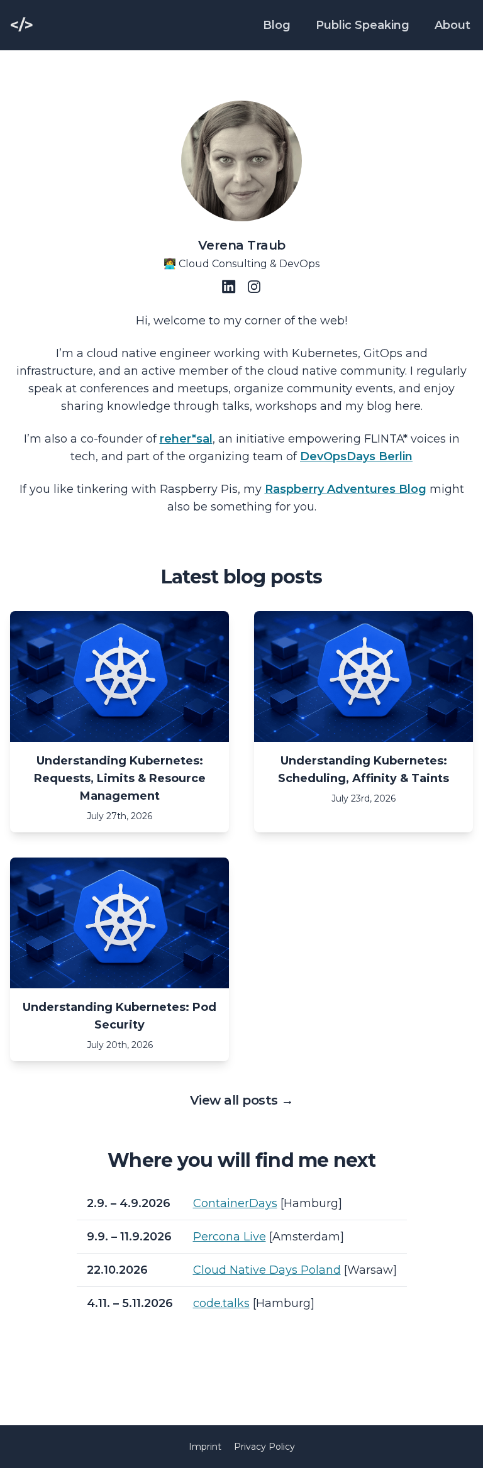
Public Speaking (362, 25)
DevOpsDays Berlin (356, 456)
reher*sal (186, 439)
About (452, 25)
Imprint (205, 1446)
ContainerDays (235, 1203)
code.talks (221, 1303)
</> (21, 25)
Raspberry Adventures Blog (345, 489)
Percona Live (229, 1237)
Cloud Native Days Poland (267, 1270)
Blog (277, 25)
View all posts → (242, 1100)
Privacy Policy (264, 1446)
